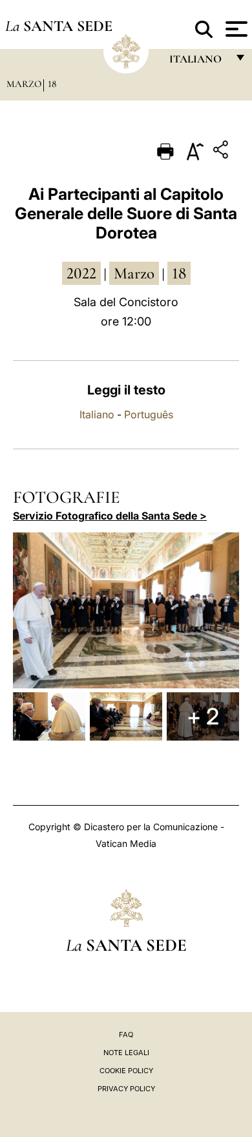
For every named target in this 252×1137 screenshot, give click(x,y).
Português (148, 414)
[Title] (222, 152)
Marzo (23, 84)
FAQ (126, 1034)
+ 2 (203, 716)
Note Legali (126, 1052)
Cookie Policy (126, 1070)
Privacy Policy (126, 1088)
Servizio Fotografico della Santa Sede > (110, 515)
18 (52, 84)
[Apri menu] (234, 29)
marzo (134, 273)
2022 (81, 273)
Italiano (96, 414)
